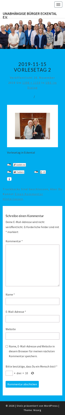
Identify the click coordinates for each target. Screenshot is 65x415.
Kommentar (14, 241)
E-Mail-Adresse (16, 311)
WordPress (51, 405)
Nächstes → (46, 96)
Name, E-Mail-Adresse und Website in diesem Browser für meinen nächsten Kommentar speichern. (32, 351)
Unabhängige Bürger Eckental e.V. (30, 14)
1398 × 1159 (31, 82)
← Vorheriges (21, 96)
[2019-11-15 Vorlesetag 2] (32, 127)
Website (11, 329)
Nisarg (37, 410)
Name (10, 294)
